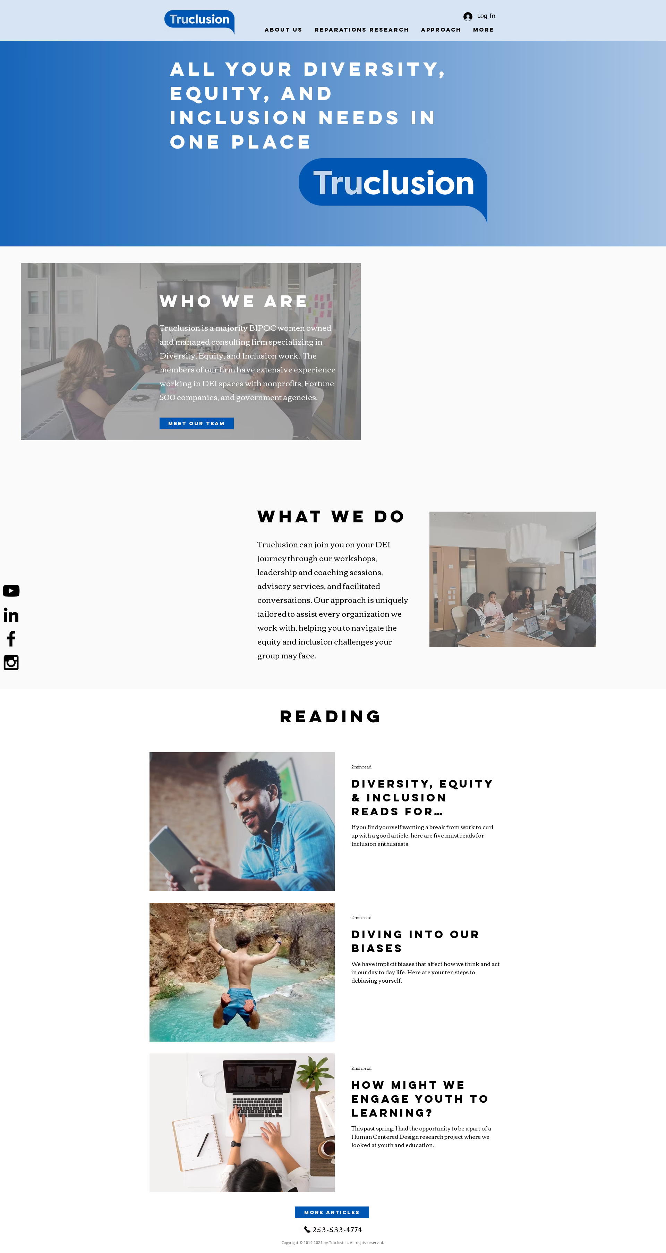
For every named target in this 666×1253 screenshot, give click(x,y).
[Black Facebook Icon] (11, 638)
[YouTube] (11, 590)
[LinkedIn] (11, 614)
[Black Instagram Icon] (11, 662)
